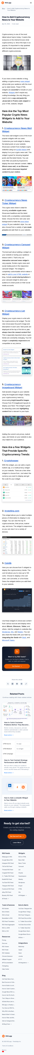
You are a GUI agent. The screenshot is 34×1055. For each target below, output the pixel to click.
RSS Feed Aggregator (8, 924)
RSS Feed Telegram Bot (25, 915)
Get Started (16, 666)
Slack (20, 953)
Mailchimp (21, 946)
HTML (20, 889)
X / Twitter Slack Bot (24, 928)
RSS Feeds (6, 853)
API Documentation (7, 962)
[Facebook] (17, 684)
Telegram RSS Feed (8, 885)
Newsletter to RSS (7, 918)
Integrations (23, 943)
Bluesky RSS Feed (7, 895)
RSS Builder (5, 908)
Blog (3, 8)
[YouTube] (3, 1051)
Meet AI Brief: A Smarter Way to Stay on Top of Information (9, 1014)
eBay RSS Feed (6, 892)
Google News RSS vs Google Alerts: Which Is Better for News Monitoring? (9, 992)
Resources (6, 937)
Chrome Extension (7, 956)
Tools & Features (8, 905)
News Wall (21, 860)
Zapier (20, 950)
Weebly (20, 879)
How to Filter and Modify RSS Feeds (9, 1017)
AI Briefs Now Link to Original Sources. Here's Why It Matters (9, 1001)
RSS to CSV (5, 931)
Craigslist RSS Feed (7, 873)
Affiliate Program (7, 959)
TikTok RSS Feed (7, 866)
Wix (19, 892)
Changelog (5, 966)
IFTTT (20, 959)
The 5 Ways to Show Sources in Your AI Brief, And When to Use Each (9, 998)
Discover (4, 943)
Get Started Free (16, 836)
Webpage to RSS (7, 856)
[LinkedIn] (12, 684)
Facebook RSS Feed (8, 889)
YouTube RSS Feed (7, 882)
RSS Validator (6, 953)
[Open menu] (31, 3)
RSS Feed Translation (8, 921)
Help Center (5, 969)
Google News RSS (7, 860)
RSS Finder (5, 950)
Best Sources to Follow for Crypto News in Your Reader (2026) (9, 982)
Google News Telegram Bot (25, 911)
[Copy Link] (26, 684)
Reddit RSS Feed (7, 879)
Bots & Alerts (5, 911)
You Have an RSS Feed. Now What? (9, 1008)
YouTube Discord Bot (24, 924)
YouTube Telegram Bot (25, 908)
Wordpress (21, 882)
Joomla (20, 956)
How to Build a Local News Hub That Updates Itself (9, 985)
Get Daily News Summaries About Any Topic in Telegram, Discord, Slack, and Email (9, 979)
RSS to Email (5, 915)
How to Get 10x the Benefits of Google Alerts (9, 995)
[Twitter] (8, 684)
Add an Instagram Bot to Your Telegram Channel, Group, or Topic (9, 1021)
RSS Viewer (5, 946)
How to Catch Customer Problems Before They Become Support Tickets (9, 988)
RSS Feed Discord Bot (24, 918)
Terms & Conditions (7, 1045)
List (19, 869)
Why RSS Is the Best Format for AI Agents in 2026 (9, 1011)
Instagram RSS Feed (8, 863)
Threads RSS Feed (7, 869)
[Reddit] (21, 684)
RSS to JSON (6, 928)
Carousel (21, 866)
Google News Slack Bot (25, 931)
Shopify (20, 873)
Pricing (4, 940)
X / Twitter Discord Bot (24, 921)
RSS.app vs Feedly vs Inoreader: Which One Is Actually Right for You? (9, 1004)
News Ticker (22, 863)
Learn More (17, 842)
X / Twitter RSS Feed (8, 876)
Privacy (4, 1050)
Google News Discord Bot (25, 934)
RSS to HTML (22, 856)
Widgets (21, 853)
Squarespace (22, 876)
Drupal (20, 885)
